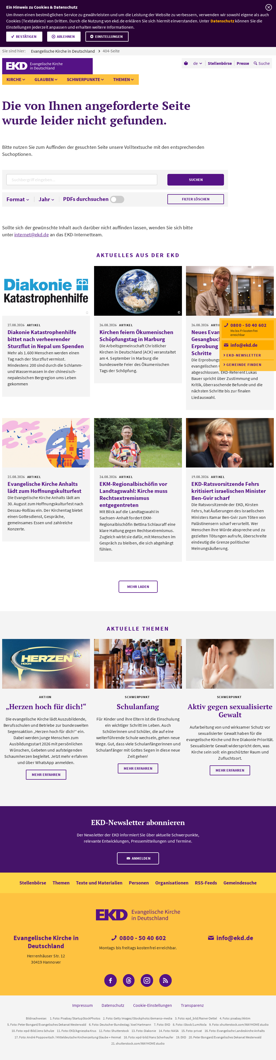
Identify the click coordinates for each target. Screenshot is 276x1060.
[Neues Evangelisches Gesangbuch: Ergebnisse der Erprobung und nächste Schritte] (229, 291)
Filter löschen (195, 199)
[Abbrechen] (268, 7)
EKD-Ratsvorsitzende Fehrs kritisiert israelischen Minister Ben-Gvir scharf (228, 491)
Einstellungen (109, 36)
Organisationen (171, 883)
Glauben (44, 79)
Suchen (196, 179)
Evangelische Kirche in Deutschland (63, 51)
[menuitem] (186, 63)
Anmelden (140, 858)
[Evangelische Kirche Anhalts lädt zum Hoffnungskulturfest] (46, 443)
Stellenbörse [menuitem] (220, 63)
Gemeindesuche (240, 883)
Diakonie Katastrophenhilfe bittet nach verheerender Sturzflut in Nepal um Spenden (46, 339)
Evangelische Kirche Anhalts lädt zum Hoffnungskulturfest (44, 487)
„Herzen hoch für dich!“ (46, 706)
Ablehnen (66, 36)
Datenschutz (222, 20)
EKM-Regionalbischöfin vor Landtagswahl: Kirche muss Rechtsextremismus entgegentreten (133, 494)
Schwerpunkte (83, 79)
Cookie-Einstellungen (152, 1005)
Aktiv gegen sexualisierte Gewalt (230, 710)
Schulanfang (138, 706)
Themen (121, 79)
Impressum (82, 1005)
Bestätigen (26, 36)
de (195, 63)
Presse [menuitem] (243, 63)
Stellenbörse (32, 883)
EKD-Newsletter (243, 355)
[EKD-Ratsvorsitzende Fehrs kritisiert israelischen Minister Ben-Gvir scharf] (229, 443)
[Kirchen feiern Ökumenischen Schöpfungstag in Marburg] (138, 291)
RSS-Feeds (206, 883)
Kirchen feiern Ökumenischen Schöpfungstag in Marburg (136, 335)
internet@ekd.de (31, 234)
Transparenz (192, 1005)
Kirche (13, 79)
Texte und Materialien (99, 883)
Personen (139, 883)
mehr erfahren (46, 774)
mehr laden (138, 586)
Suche (264, 63)
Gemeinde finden (243, 364)
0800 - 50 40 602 (248, 325)
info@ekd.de (243, 345)
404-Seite (111, 50)
